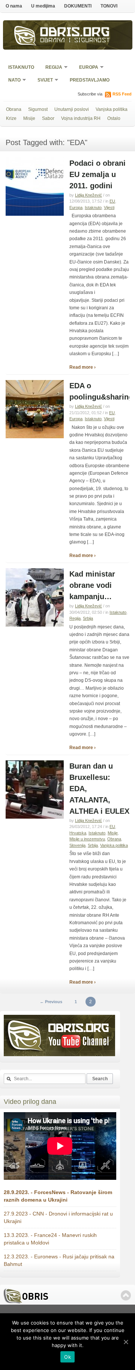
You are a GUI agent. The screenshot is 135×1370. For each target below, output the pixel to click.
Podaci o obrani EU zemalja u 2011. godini (97, 174)
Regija (51, 68)
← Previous (51, 1001)
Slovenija (77, 845)
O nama (14, 6)
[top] (126, 1295)
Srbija (88, 618)
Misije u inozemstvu (87, 839)
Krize (11, 118)
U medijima (43, 6)
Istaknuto (21, 67)
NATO (12, 80)
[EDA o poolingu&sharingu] (35, 436)
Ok (67, 1357)
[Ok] (125, 1342)
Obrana (13, 109)
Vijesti (109, 207)
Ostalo (113, 118)
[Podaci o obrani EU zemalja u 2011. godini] (35, 214)
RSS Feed (122, 94)
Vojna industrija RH (80, 118)
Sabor (48, 118)
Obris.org (75, 33)
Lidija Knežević (88, 195)
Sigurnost (38, 109)
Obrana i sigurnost (75, 41)
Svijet (43, 80)
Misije (29, 118)
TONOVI (108, 6)
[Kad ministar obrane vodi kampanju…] (35, 625)
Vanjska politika (112, 109)
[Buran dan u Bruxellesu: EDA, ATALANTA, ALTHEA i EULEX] (35, 817)
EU (112, 201)
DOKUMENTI (78, 6)
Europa (86, 68)
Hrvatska (77, 833)
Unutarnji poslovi (71, 109)
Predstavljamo (90, 80)
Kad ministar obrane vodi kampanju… (92, 585)
